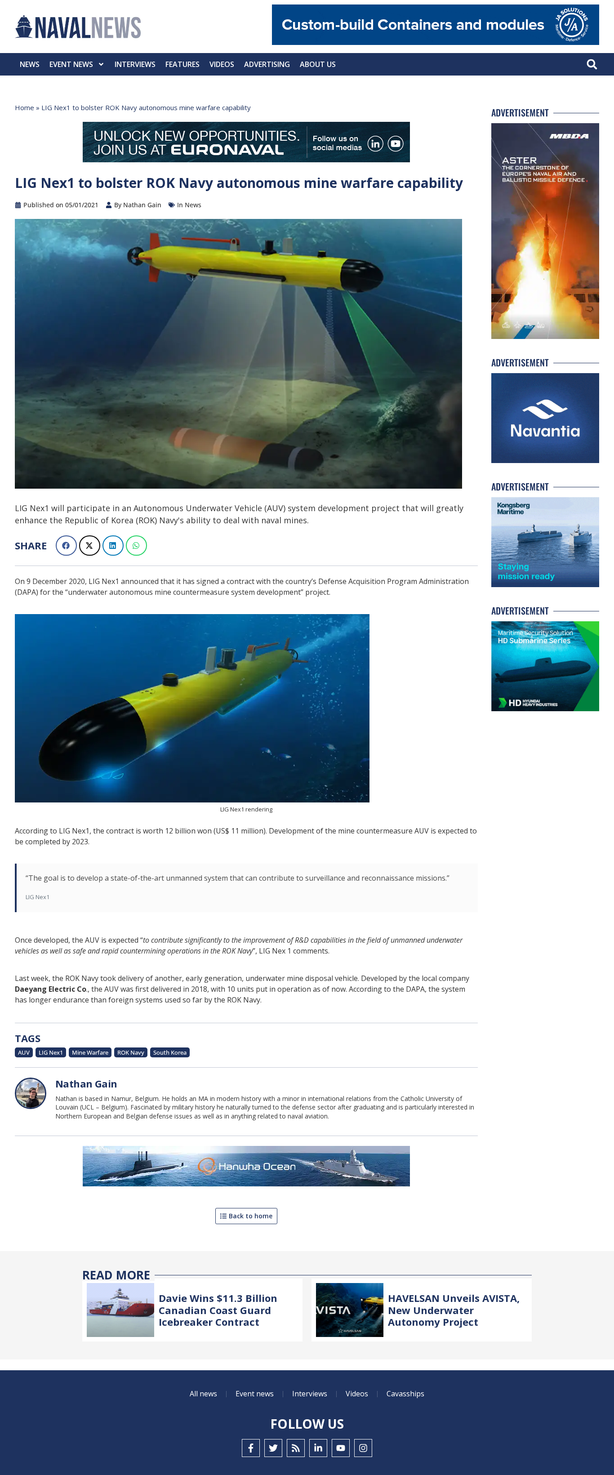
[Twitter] (273, 1448)
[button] (591, 64)
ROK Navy (130, 1052)
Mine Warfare (90, 1052)
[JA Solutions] (435, 42)
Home (24, 107)
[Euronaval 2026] (246, 144)
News (30, 64)
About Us (318, 64)
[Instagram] (363, 1448)
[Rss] (296, 1448)
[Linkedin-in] (318, 1448)
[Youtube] (341, 1448)
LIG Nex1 (51, 1052)
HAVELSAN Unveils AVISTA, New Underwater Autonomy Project (454, 1309)
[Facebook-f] (251, 1448)
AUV (24, 1052)
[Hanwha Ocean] (246, 1168)
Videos (221, 64)
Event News (71, 64)
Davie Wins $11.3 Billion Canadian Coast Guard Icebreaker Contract (218, 1309)
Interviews (135, 64)
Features (182, 64)
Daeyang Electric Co (50, 989)
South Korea (170, 1052)
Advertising (267, 64)
